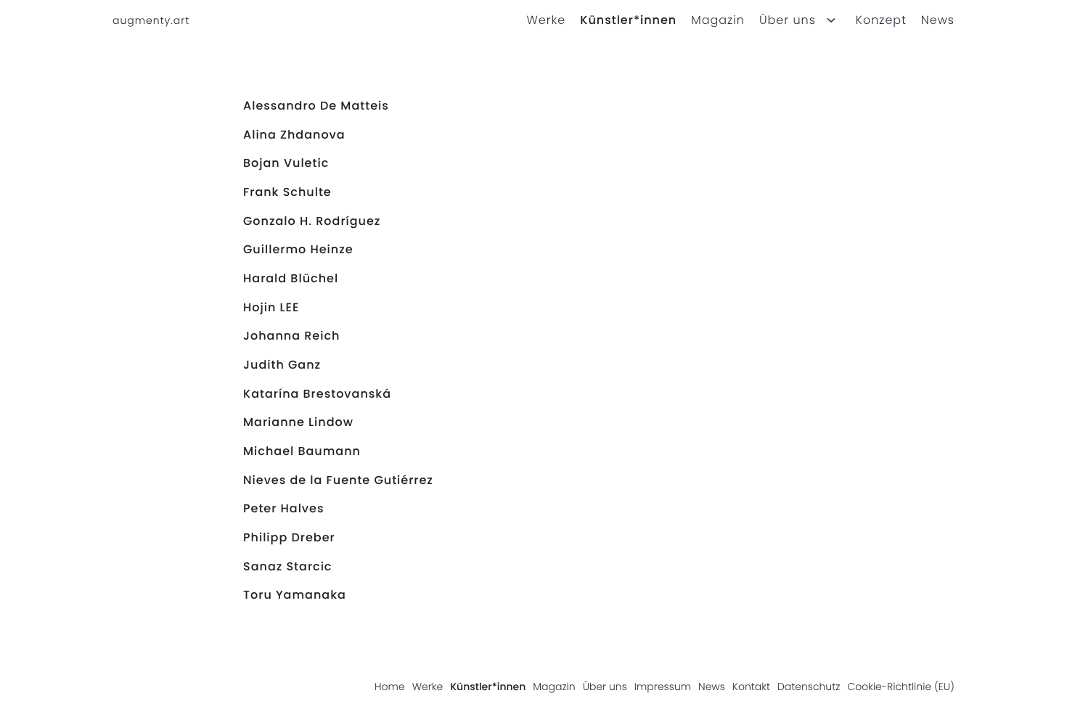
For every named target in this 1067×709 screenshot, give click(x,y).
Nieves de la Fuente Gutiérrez (338, 480)
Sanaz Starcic (287, 566)
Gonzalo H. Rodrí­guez (311, 221)
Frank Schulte (287, 192)
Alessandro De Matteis (316, 105)
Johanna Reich (291, 335)
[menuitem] (539, 20)
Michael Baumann (302, 451)
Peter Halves (283, 508)
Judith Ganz (282, 364)
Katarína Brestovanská (317, 393)
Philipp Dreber (289, 537)
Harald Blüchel (290, 278)
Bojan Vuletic (286, 163)
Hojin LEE (271, 307)
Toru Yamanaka (294, 594)
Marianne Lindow (298, 422)
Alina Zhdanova (294, 134)
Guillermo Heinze (298, 249)
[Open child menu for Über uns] (831, 20)
